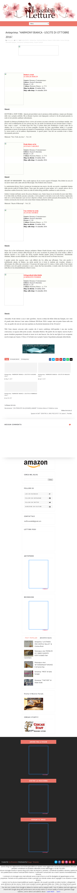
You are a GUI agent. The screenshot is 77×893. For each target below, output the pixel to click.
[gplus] (62, 861)
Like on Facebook (31, 494)
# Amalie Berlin (14, 359)
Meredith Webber (11, 42)
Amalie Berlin (25, 40)
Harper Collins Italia (53, 40)
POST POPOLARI (31, 638)
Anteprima (33, 40)
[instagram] (66, 861)
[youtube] (69, 861)
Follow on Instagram (33, 498)
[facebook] (59, 861)
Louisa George (64, 40)
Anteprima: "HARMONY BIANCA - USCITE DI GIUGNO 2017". (20, 375)
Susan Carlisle (38, 42)
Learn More (50, 891)
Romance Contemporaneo (25, 42)
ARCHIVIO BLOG (46, 638)
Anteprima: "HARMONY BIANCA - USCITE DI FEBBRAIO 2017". (21, 394)
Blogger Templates (33, 862)
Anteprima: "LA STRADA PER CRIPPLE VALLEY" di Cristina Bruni (43, 644)
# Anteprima (25, 359)
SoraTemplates (13, 862)
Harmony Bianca (42, 40)
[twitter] (55, 861)
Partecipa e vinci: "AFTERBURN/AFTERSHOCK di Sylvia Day (44, 664)
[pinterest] (73, 861)
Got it (58, 891)
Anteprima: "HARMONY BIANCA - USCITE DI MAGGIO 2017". (54, 375)
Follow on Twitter (32, 502)
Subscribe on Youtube (33, 506)
